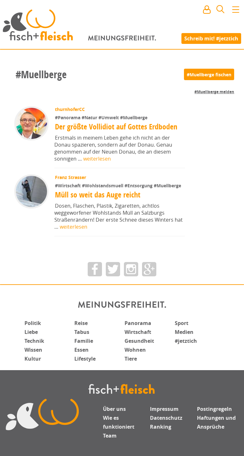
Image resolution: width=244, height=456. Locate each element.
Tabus (81, 331)
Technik (34, 340)
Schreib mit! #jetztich (211, 38)
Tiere (131, 358)
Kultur (32, 358)
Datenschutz (166, 417)
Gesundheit (139, 340)
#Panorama (68, 117)
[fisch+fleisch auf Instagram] (131, 269)
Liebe (31, 331)
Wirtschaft (138, 331)
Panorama (138, 323)
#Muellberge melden (214, 91)
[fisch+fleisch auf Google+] (149, 269)
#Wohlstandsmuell (103, 186)
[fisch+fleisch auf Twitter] (113, 269)
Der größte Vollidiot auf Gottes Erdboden (116, 126)
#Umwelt (109, 117)
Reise (81, 323)
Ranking (160, 426)
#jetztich (186, 340)
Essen (81, 349)
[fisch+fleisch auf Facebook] (95, 269)
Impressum (164, 408)
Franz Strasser (70, 177)
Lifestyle (85, 358)
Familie (83, 340)
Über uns (114, 408)
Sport (181, 323)
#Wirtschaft (68, 186)
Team (110, 435)
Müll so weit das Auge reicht (97, 195)
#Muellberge (133, 117)
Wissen (33, 349)
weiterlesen (97, 158)
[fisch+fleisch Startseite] (122, 25)
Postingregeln (214, 408)
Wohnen (135, 349)
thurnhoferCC (70, 109)
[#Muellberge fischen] (209, 74)
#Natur (90, 117)
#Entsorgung (139, 186)
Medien (184, 331)
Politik (32, 323)
